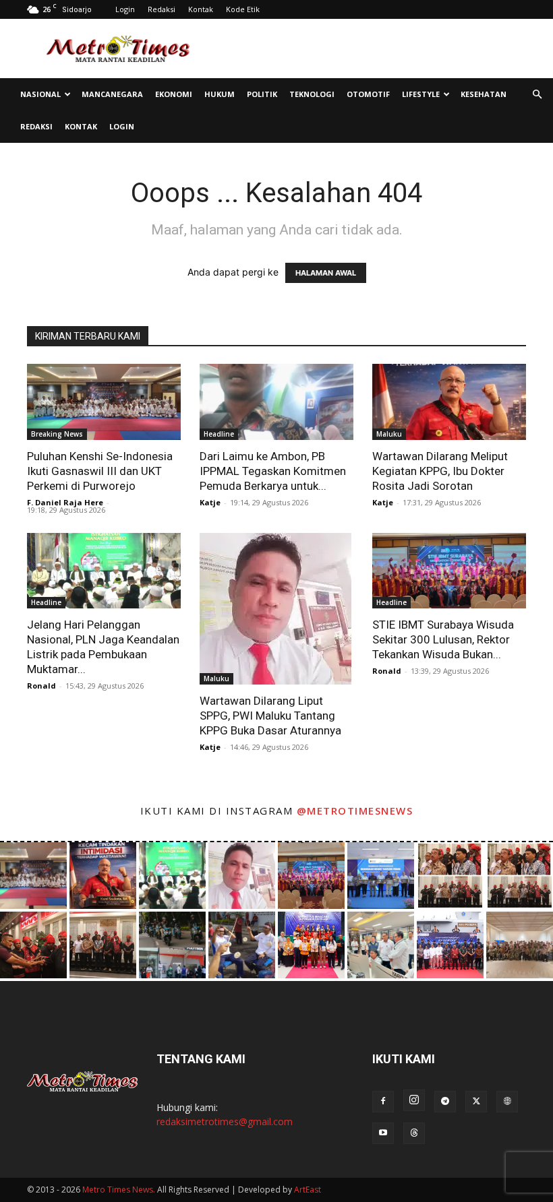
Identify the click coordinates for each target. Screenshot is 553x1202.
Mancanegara (112, 94)
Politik (262, 94)
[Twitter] (476, 1101)
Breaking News (57, 434)
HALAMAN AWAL (325, 273)
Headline (219, 434)
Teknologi (311, 94)
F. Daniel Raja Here (65, 502)
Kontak (200, 9)
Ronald (41, 686)
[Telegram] (445, 1101)
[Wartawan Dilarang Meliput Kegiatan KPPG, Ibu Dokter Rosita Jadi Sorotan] (449, 402)
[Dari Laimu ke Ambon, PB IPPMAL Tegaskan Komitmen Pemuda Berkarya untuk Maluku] (276, 402)
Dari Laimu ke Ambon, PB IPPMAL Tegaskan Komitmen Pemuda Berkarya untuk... (273, 471)
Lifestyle (421, 94)
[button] (537, 94)
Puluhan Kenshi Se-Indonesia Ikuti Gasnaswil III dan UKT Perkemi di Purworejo (100, 471)
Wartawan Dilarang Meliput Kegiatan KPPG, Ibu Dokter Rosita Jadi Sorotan (440, 471)
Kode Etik (243, 9)
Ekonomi (173, 94)
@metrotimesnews (355, 810)
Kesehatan (483, 94)
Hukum (219, 94)
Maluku (389, 434)
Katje (210, 502)
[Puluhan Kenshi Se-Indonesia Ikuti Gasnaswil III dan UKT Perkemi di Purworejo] (104, 402)
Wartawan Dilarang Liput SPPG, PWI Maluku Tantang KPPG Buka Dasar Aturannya (270, 715)
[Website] (507, 1101)
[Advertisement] (367, 48)
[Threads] (414, 1133)
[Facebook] (383, 1101)
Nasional (40, 94)
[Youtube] (383, 1133)
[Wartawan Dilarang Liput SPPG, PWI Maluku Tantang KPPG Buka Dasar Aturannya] (276, 609)
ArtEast (307, 1189)
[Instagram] (414, 1100)
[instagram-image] (33, 875)
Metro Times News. (118, 1189)
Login (125, 9)
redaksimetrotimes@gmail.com (224, 1121)
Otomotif (368, 94)
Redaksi (161, 9)
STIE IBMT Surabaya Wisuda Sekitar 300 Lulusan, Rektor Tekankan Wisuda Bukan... (443, 639)
